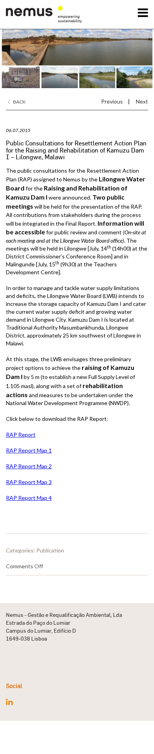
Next (142, 101)
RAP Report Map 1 (29, 450)
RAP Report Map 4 (29, 497)
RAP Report (21, 434)
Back (19, 102)
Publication (50, 550)
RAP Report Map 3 (29, 482)
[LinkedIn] (9, 702)
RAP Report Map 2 (29, 466)
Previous (112, 101)
